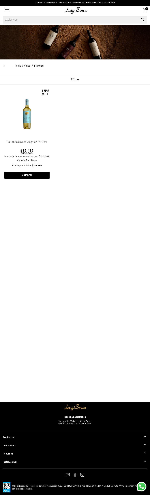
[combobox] (75, 20)
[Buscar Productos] (142, 20)
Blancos (39, 66)
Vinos (27, 66)
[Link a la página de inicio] (12, 66)
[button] (7, 10)
